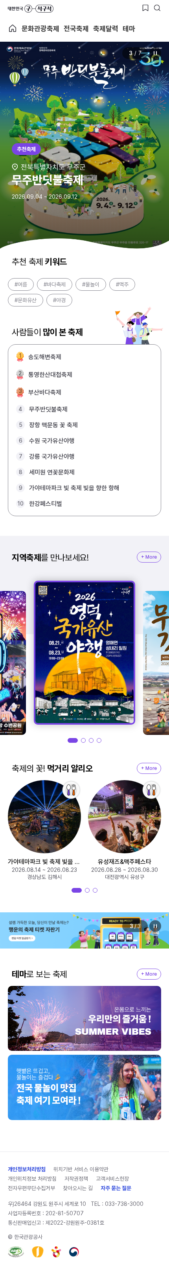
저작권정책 (76, 1179)
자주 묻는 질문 (116, 1188)
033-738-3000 (124, 1204)
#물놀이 (90, 284)
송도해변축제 (44, 357)
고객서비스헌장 (112, 1179)
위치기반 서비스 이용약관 (80, 1169)
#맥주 (122, 284)
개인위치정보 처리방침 (32, 1179)
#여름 (21, 284)
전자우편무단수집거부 (31, 1188)
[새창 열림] (16, 1251)
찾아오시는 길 (78, 1188)
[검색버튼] (157, 8)
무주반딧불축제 (48, 409)
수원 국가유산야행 (52, 441)
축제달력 (105, 28)
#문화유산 (26, 300)
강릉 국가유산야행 (52, 456)
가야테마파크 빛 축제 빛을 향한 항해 (74, 488)
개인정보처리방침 (27, 1169)
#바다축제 (55, 284)
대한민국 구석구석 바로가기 (30, 9)
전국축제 (76, 28)
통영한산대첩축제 (50, 374)
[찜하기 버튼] (145, 8)
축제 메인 (12, 28)
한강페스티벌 (45, 504)
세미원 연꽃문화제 (52, 472)
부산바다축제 (44, 392)
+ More (149, 557)
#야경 (59, 300)
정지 (155, 53)
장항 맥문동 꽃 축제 (53, 425)
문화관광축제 (40, 28)
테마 (129, 28)
